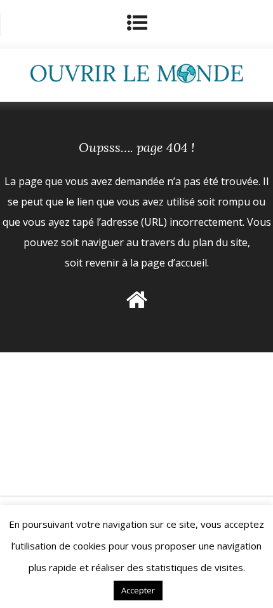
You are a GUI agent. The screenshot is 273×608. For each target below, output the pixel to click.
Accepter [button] (138, 590)
